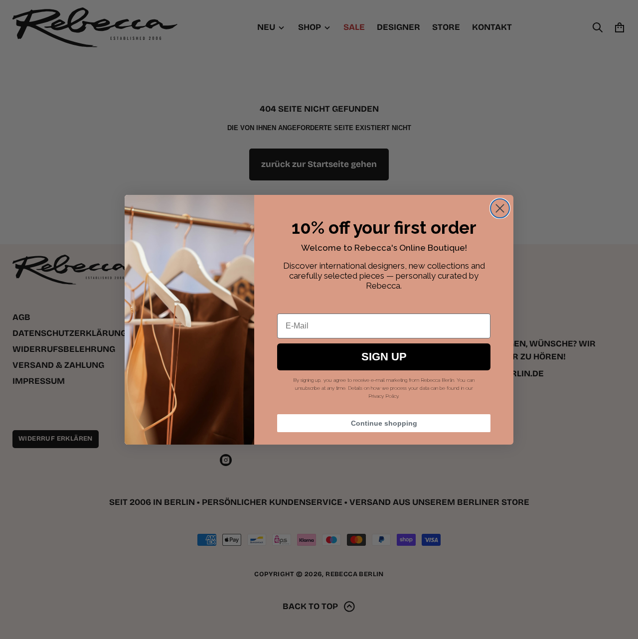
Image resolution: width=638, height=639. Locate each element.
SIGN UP (384, 356)
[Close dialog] (499, 208)
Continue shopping (384, 423)
